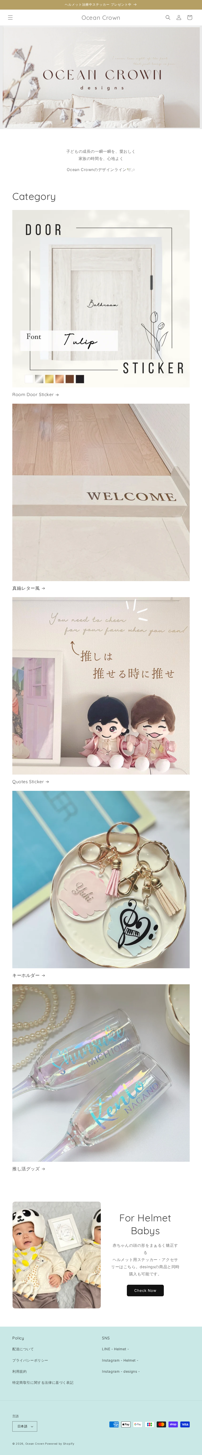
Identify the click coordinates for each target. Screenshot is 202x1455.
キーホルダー (26, 975)
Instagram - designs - (121, 1371)
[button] (10, 17)
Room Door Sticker (33, 394)
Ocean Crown (34, 1443)
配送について (23, 1349)
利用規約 (19, 1371)
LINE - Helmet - (115, 1349)
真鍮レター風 (26, 588)
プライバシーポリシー (30, 1360)
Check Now (145, 1290)
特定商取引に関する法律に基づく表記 (42, 1382)
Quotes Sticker (28, 781)
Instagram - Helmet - (120, 1360)
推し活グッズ (26, 1169)
